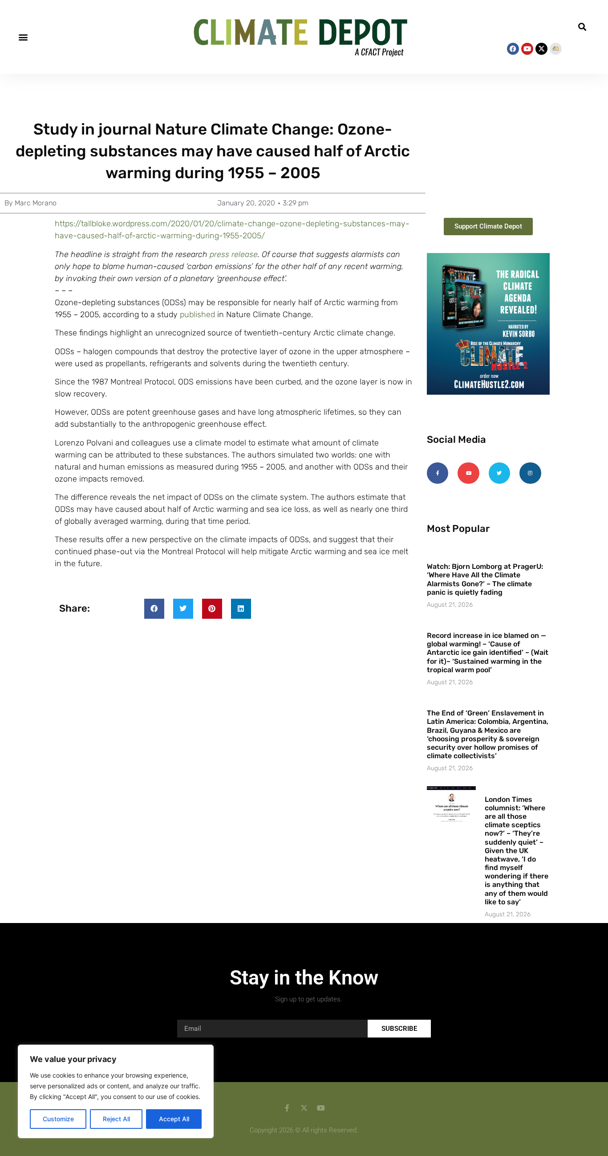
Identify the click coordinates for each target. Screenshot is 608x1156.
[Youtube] (527, 49)
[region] (116, 1091)
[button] (23, 37)
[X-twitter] (541, 49)
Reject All (116, 1119)
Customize (58, 1119)
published (197, 314)
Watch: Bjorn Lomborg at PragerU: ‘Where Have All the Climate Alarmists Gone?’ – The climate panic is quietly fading (485, 579)
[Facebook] (513, 49)
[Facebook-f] (437, 473)
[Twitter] (499, 473)
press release (234, 254)
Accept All (174, 1119)
